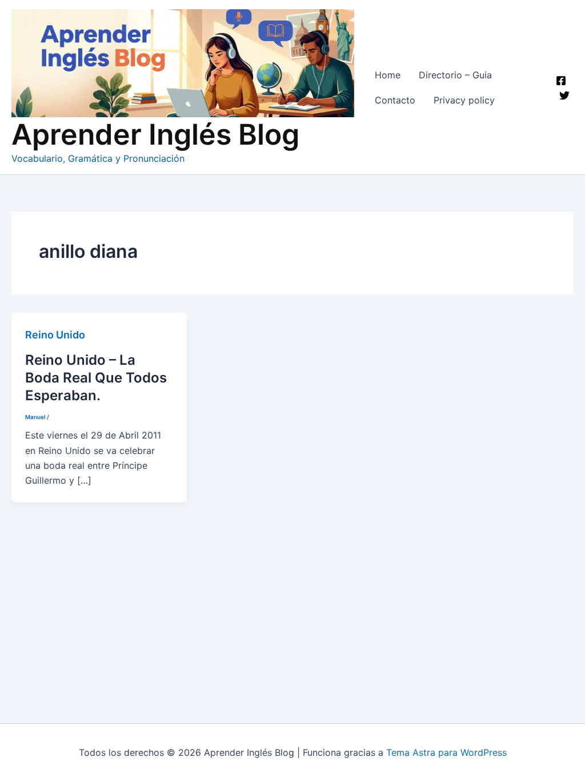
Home (387, 75)
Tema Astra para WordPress (446, 752)
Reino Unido (55, 335)
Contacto (395, 100)
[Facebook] (561, 80)
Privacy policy (464, 100)
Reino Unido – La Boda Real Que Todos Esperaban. (96, 378)
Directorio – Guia (455, 75)
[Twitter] (564, 95)
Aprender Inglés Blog (155, 134)
